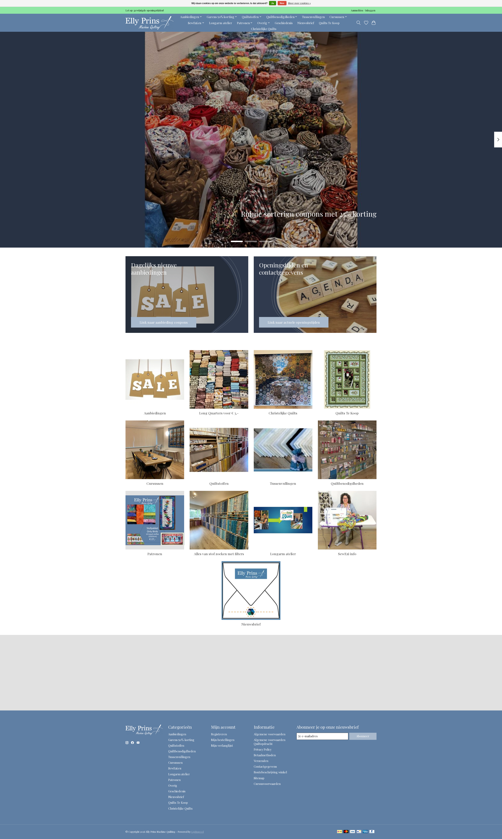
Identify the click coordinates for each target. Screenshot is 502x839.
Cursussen (154, 483)
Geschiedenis (284, 23)
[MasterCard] (346, 832)
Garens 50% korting (181, 740)
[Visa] (352, 832)
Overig (172, 785)
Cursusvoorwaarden (267, 784)
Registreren (219, 734)
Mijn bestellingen (222, 740)
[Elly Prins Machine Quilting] (150, 23)
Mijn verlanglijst (222, 745)
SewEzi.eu (174, 768)
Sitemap (259, 778)
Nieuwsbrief (305, 23)
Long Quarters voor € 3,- (219, 413)
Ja (272, 3)
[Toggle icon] (358, 22)
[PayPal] (372, 832)
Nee (282, 3)
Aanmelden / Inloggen (363, 10)
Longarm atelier (220, 23)
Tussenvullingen (313, 17)
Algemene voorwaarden (269, 734)
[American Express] (365, 832)
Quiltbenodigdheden (347, 483)
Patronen (154, 553)
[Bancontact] (358, 832)
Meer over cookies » (299, 3)
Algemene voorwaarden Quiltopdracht (269, 742)
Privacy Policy (262, 749)
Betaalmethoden (265, 755)
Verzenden (261, 761)
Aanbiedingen (155, 413)
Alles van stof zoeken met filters (219, 553)
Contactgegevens (265, 766)
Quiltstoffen (219, 483)
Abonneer (362, 736)
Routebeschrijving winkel (270, 772)
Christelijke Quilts (263, 29)
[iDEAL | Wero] (339, 832)
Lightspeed (197, 831)
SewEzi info (347, 553)
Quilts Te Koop (329, 23)
